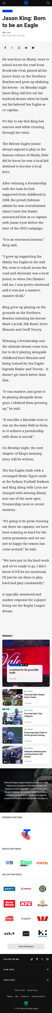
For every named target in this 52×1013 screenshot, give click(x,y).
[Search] (48, 3)
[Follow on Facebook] (37, 959)
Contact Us (25, 996)
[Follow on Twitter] (42, 959)
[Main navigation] (3, 3)
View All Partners (26, 946)
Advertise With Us (38, 996)
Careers (10, 996)
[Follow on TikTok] (32, 959)
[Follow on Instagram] (47, 959)
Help (16, 996)
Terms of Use (19, 990)
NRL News (7, 11)
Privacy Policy (32, 990)
